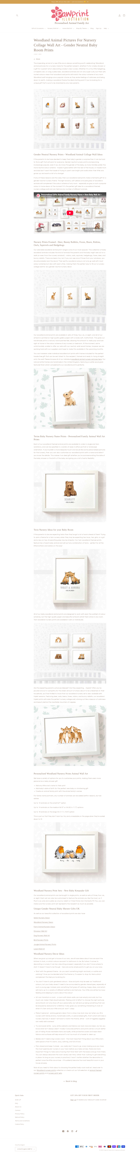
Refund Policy (19, 1117)
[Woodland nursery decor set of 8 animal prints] (70, 150)
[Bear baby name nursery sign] (70, 522)
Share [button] (38, 59)
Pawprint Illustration (108, 1150)
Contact (17, 1110)
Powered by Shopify (120, 1150)
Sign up (73, 1100)
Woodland (41, 1070)
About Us (18, 1107)
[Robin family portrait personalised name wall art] (70, 883)
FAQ (16, 1103)
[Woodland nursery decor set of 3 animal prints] (70, 331)
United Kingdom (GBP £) (24, 1149)
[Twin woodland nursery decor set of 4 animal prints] (70, 683)
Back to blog (71, 1081)
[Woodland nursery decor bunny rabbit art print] (70, 429)
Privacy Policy (19, 1114)
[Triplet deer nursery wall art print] (70, 766)
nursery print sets (55, 1073)
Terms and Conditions (22, 1121)
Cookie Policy (19, 1124)
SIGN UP (18, 1100)
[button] (17, 15)
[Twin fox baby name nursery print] (70, 610)
